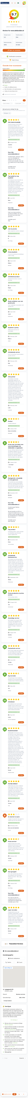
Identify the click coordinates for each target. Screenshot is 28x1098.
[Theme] (19, 1094)
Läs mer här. (12, 1046)
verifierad (15, 1042)
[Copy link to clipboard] (12, 3)
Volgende (21, 1058)
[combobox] (7, 103)
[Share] (14, 1094)
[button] (14, 1052)
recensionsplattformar (10, 1029)
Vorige (5, 1058)
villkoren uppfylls (9, 1024)
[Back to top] (23, 1094)
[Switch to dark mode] (15, 3)
